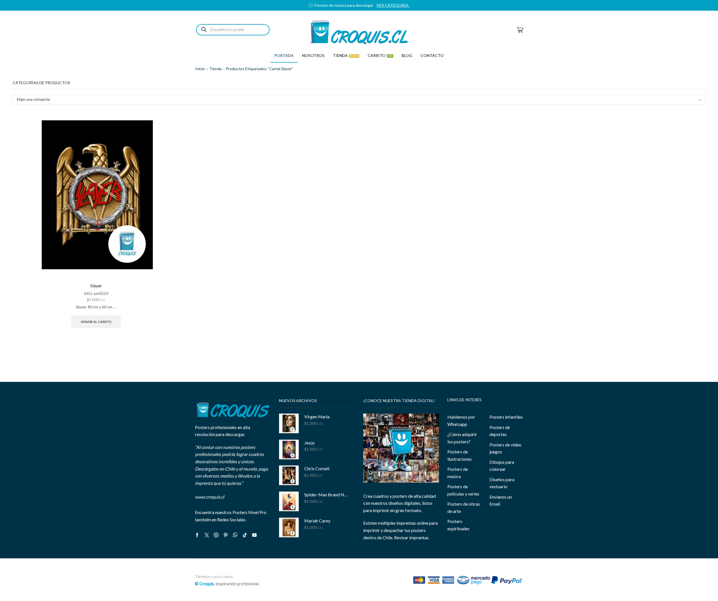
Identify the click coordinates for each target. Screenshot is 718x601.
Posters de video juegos (505, 448)
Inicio (200, 68)
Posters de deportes (499, 431)
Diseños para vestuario (501, 483)
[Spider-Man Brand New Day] (289, 501)
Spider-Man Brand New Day (326, 494)
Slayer (96, 285)
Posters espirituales (458, 525)
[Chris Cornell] (289, 475)
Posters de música (457, 472)
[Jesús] (289, 449)
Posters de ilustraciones (459, 455)
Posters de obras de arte (463, 507)
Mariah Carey (317, 520)
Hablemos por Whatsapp (461, 420)
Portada (284, 55)
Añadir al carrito (96, 322)
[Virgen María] (289, 423)
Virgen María (317, 416)
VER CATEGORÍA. (392, 5)
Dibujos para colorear (501, 465)
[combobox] (359, 100)
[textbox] (355, 99)
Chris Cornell (316, 468)
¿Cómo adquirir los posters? (462, 438)
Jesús (309, 442)
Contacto (432, 55)
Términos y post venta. (214, 576)
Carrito (380, 55)
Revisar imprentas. (411, 537)
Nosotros (313, 55)
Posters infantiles (506, 416)
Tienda (345, 55)
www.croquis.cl (209, 496)
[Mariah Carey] (289, 527)
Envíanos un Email (500, 500)
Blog (407, 55)
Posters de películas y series (463, 490)
